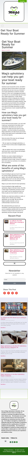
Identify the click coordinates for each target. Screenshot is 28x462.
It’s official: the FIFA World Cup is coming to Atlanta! (17, 222)
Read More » (3, 327)
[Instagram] (14, 442)
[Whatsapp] (17, 442)
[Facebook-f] (10, 442)
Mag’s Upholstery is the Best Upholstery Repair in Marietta (17, 251)
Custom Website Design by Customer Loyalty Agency (14, 452)
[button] (2, 26)
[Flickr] (12, 442)
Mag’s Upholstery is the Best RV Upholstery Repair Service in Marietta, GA (17, 237)
